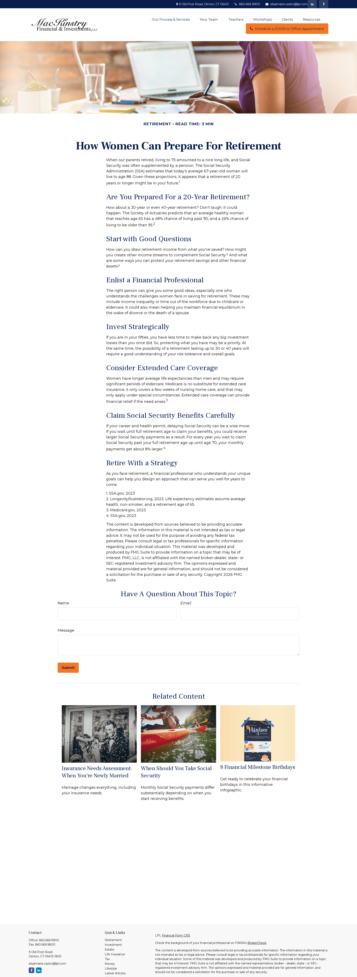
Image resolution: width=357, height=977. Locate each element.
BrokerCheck (257, 943)
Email (186, 603)
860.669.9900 (49, 940)
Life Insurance (115, 954)
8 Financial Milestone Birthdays (257, 767)
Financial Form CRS (176, 935)
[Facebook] (323, 4)
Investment (113, 945)
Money (110, 964)
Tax (107, 959)
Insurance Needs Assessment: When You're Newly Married (97, 772)
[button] (171, 19)
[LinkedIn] (312, 4)
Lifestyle (111, 968)
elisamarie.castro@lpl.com (289, 4)
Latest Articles (115, 973)
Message (66, 630)
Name (63, 603)
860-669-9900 (249, 4)
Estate (109, 949)
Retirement (113, 940)
